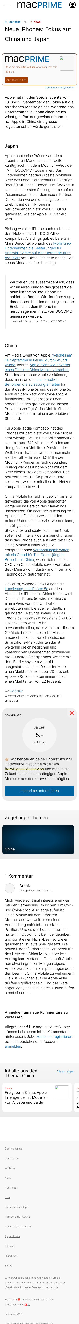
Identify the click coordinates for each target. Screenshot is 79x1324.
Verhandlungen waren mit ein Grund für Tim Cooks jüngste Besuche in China (37, 555)
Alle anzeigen (65, 1071)
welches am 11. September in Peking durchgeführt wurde (38, 360)
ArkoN (24, 886)
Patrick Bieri (16, 691)
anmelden (13, 1046)
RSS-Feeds (11, 1187)
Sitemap (9, 1246)
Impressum (11, 1255)
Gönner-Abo (12, 1158)
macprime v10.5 (13, 1314)
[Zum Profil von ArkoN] (10, 888)
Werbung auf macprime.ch (59, 87)
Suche (8, 1265)
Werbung (10, 1168)
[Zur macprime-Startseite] (39, 5)
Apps (8, 1177)
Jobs (7, 1197)
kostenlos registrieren (54, 1036)
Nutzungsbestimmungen (18, 1226)
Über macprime (13, 1148)
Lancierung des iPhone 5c (26, 589)
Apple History (12, 1236)
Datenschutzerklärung (17, 1216)
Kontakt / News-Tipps (17, 1207)
